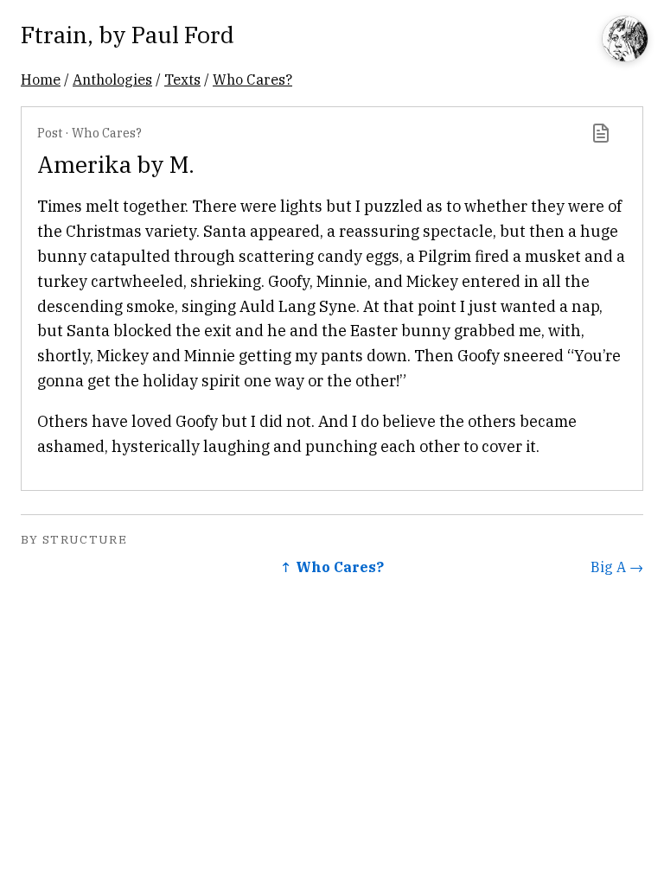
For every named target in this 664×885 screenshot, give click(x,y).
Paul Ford (182, 34)
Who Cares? (252, 79)
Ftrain (54, 34)
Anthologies (112, 79)
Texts (182, 79)
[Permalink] (601, 133)
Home (41, 79)
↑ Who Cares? (332, 566)
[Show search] (625, 40)
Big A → (617, 566)
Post (49, 132)
